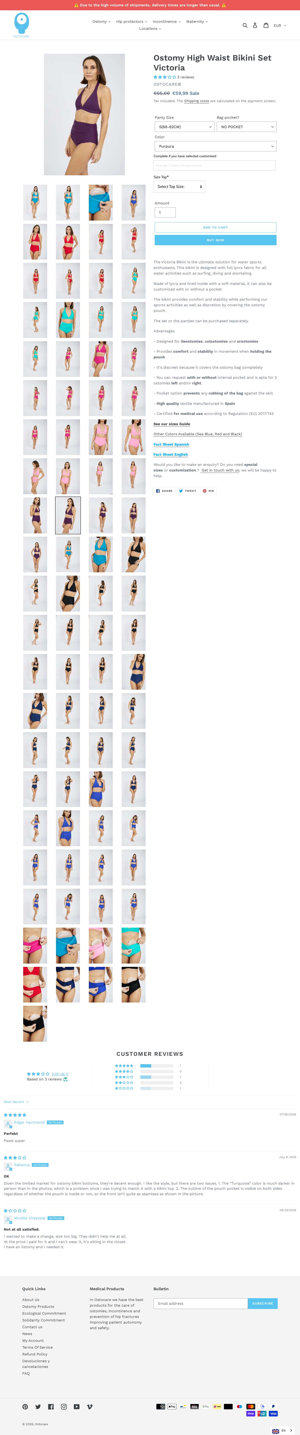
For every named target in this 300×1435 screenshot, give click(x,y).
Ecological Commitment (44, 1313)
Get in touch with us (219, 470)
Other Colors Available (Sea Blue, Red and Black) (198, 434)
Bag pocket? (228, 117)
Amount (162, 203)
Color (160, 137)
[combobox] (282, 1430)
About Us (30, 1299)
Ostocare (41, 1424)
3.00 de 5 (60, 1074)
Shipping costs (196, 101)
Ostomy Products (38, 1306)
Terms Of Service (37, 1347)
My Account (33, 1340)
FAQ (26, 1373)
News (27, 1334)
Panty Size (164, 117)
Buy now (215, 240)
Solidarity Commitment (43, 1320)
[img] (15, 1115)
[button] (165, 77)
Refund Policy (34, 1354)
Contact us (32, 1327)
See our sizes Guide (172, 424)
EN (283, 1430)
